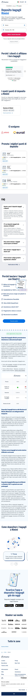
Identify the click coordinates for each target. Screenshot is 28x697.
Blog (2, 674)
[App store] (19, 605)
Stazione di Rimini (14, 41)
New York (17, 663)
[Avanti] (16, 563)
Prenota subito (14, 321)
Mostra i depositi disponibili (14, 34)
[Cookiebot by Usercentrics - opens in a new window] (21, 678)
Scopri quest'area (7, 113)
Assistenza (18, 672)
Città (5, 652)
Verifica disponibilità (12, 366)
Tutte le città (4, 665)
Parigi (16, 660)
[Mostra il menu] (25, 1)
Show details (22, 689)
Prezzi (16, 669)
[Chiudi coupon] (26, 280)
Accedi (22, 2)
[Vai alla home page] (5, 2)
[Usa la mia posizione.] (25, 25)
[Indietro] (11, 563)
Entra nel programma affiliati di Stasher (20, 675)
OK (14, 693)
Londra (3, 660)
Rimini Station (9, 418)
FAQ (2, 672)
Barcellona (4, 663)
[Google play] (9, 605)
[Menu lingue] (18, 1)
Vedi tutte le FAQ (13, 264)
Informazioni (4, 669)
